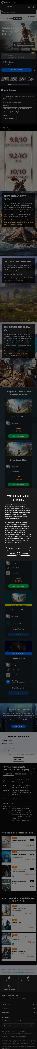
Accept (25, 553)
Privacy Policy (18, 512)
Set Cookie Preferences (18, 549)
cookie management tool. (12, 518)
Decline (12, 553)
